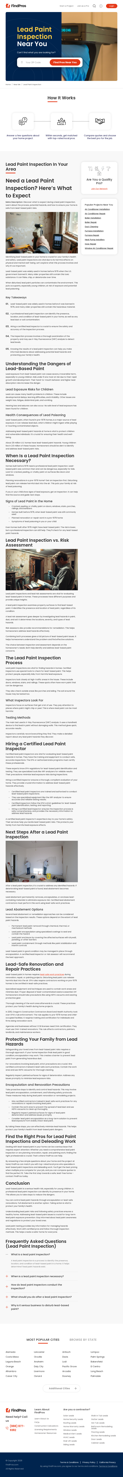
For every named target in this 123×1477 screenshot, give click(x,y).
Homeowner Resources (45, 1433)
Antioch (66, 1351)
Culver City (11, 1376)
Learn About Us (41, 1418)
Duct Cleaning (91, 226)
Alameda (10, 1351)
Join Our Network (99, 189)
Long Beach (97, 1371)
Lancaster (39, 1351)
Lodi (64, 1361)
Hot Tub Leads (98, 1423)
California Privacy (107, 1462)
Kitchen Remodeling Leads (103, 1435)
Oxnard (38, 1376)
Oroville (38, 1356)
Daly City (38, 1366)
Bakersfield (96, 1361)
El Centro (95, 1366)
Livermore (39, 1371)
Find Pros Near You (65, 62)
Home (8, 84)
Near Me (17, 84)
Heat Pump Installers (95, 239)
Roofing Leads (69, 1423)
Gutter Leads (97, 1419)
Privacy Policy (88, 1462)
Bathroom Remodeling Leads (101, 1427)
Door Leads (96, 1439)
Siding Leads (69, 1444)
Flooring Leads (98, 1432)
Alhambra (11, 1371)
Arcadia (66, 1371)
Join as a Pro (83, 6)
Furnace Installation (94, 231)
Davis (65, 1356)
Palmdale (96, 1376)
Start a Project (67, 6)
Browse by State (83, 1340)
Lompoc (95, 1351)
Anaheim (38, 1361)
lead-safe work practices (52, 974)
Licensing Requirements (45, 1429)
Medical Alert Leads (72, 1433)
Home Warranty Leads (73, 1426)
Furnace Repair (92, 235)
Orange (10, 1366)
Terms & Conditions (69, 1462)
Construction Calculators (46, 1426)
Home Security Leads (73, 1419)
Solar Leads (68, 1415)
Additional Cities (59, 1388)
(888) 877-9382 (17, 1428)
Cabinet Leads (98, 1442)
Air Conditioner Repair (95, 213)
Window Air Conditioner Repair (99, 248)
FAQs (36, 1422)
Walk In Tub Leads (99, 1415)
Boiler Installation (93, 218)
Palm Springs (98, 1356)
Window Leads (70, 1430)
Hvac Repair (90, 244)
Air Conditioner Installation (97, 209)
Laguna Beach (13, 1361)
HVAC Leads (69, 1437)
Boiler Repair (91, 222)
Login (111, 6)
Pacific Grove (69, 1366)
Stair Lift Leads (70, 1441)
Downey (66, 1376)
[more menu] (100, 6)
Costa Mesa (12, 1356)
